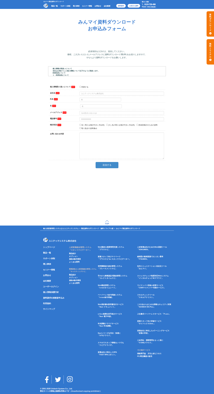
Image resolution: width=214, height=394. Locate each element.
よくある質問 (74, 262)
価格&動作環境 (75, 259)
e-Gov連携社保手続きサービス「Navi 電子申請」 (110, 315)
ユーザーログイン (51, 286)
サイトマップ (49, 309)
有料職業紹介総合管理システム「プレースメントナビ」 (110, 267)
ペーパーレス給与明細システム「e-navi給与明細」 (110, 296)
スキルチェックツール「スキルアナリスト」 (146, 296)
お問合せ (47, 275)
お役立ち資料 (133, 6)
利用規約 (47, 303)
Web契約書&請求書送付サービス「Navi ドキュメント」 (111, 305)
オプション (73, 256)
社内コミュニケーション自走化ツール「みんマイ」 (152, 267)
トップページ (49, 247)
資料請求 (121, 6)
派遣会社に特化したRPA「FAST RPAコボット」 (107, 353)
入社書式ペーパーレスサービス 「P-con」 (153, 314)
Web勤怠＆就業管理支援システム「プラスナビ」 (111, 248)
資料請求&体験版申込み (53, 298)
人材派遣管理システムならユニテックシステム (62, 228)
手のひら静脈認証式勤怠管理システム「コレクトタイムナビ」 (112, 277)
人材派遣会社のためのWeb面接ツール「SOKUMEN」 (152, 248)
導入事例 (47, 264)
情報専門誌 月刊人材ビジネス (149, 353)
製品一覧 (47, 253)
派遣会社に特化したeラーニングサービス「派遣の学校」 (153, 332)
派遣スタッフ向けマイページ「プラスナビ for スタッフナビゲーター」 (114, 258)
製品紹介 (72, 253)
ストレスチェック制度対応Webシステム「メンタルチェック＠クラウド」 (153, 277)
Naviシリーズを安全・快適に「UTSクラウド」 (109, 334)
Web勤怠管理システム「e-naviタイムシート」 (107, 286)
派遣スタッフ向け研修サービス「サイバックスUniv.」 (149, 322)
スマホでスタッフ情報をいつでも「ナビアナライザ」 (111, 344)
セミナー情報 (49, 270)
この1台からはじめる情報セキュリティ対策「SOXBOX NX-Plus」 (154, 305)
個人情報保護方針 (51, 292)
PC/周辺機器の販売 (144, 356)
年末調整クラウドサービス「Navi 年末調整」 (108, 325)
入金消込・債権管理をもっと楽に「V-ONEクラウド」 (150, 341)
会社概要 (47, 281)
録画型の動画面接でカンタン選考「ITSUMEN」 (150, 258)
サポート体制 (49, 258)
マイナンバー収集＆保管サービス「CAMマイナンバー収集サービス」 (151, 286)
